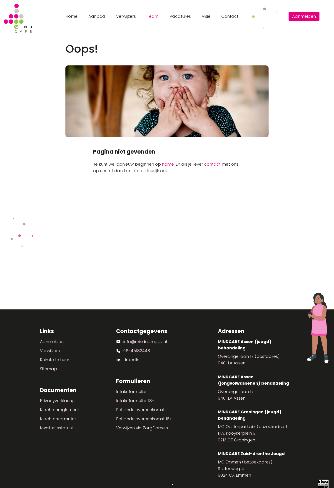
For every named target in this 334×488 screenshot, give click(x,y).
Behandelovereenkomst (140, 410)
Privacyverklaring (57, 400)
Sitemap (48, 369)
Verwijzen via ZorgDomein (142, 428)
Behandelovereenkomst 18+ (144, 419)
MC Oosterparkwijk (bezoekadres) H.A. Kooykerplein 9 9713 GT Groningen (252, 433)
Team (153, 16)
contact (212, 164)
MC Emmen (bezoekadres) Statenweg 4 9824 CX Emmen (245, 468)
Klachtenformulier (58, 419)
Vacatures (180, 16)
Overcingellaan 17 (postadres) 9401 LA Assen (249, 360)
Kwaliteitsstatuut (57, 428)
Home (71, 16)
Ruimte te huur (54, 360)
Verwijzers (126, 16)
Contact (229, 16)
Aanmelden (304, 16)
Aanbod (96, 16)
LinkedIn (131, 360)
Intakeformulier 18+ (135, 400)
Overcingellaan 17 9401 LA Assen (236, 395)
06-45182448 (136, 351)
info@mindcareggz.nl (145, 341)
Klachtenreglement (59, 410)
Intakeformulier (131, 391)
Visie (206, 16)
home (168, 164)
